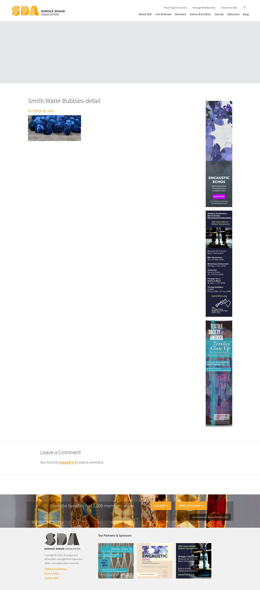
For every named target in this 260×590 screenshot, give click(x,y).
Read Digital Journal (175, 7)
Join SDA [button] (159, 505)
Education (233, 14)
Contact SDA (51, 577)
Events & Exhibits (200, 14)
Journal (219, 14)
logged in (66, 462)
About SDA (145, 14)
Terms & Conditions (55, 568)
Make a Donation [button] (189, 505)
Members (180, 14)
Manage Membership (204, 7)
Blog (246, 14)
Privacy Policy (52, 573)
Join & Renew (163, 14)
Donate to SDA (229, 7)
